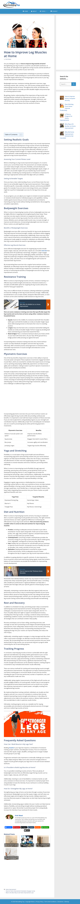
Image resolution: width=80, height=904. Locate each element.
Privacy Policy (39, 901)
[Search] (73, 84)
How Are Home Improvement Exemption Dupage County (20, 891)
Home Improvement (11, 889)
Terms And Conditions (50, 901)
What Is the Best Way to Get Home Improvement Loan (20, 892)
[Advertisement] (48, 4)
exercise (44, 251)
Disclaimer (60, 901)
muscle (11, 748)
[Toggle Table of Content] (20, 134)
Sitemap (67, 901)
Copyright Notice (30, 901)
